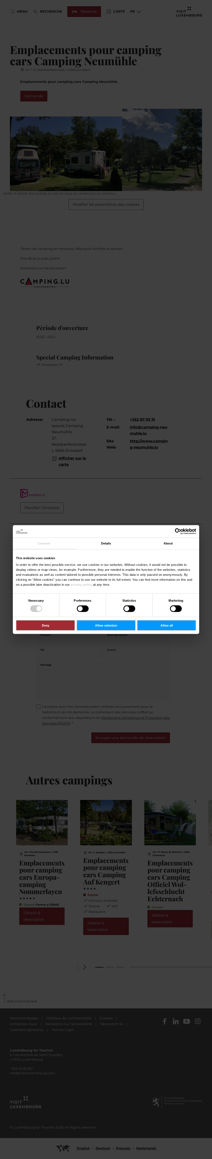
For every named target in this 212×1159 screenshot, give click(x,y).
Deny (45, 625)
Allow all (166, 625)
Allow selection (106, 625)
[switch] (83, 608)
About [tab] (168, 543)
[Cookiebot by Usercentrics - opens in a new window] (178, 531)
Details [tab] (106, 543)
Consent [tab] (44, 543)
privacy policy (81, 584)
